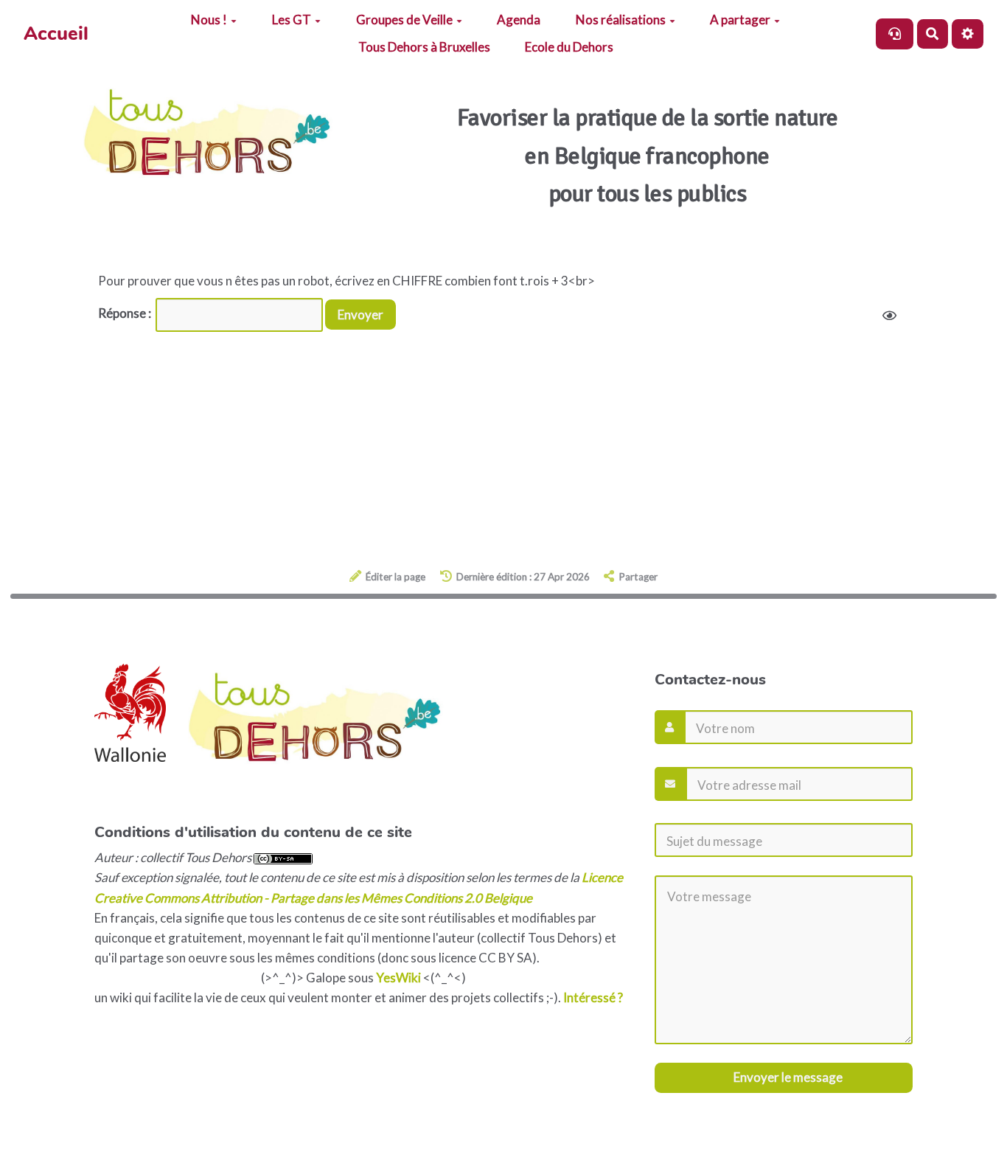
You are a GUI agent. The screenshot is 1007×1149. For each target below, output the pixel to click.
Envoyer (360, 314)
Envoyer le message (787, 1077)
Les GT (291, 19)
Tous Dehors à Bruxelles (424, 47)
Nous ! (209, 19)
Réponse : (125, 313)
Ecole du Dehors (569, 47)
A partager (740, 19)
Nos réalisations (621, 19)
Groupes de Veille (404, 19)
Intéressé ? (593, 997)
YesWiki (398, 977)
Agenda (518, 19)
